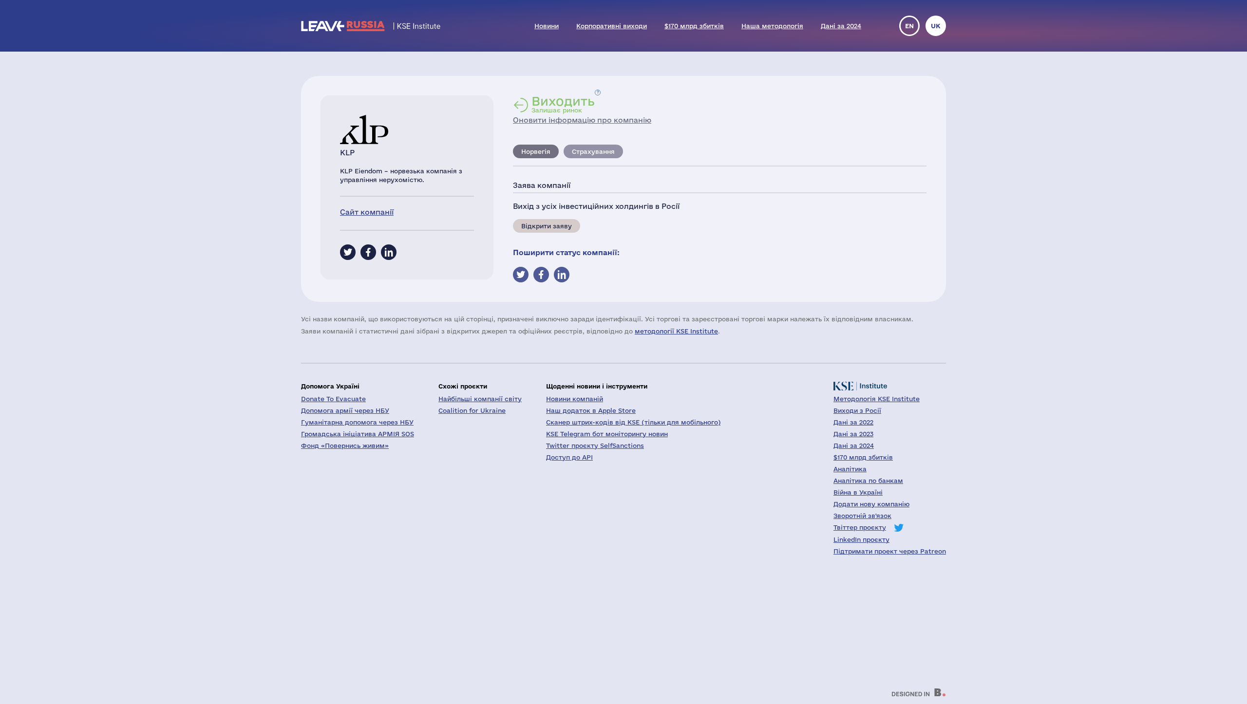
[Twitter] (348, 252)
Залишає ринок (563, 104)
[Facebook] (368, 252)
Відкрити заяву (546, 225)
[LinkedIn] (389, 252)
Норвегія (535, 151)
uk (936, 25)
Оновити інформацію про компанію (582, 120)
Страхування (593, 151)
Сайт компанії (367, 212)
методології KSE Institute (676, 331)
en (909, 25)
